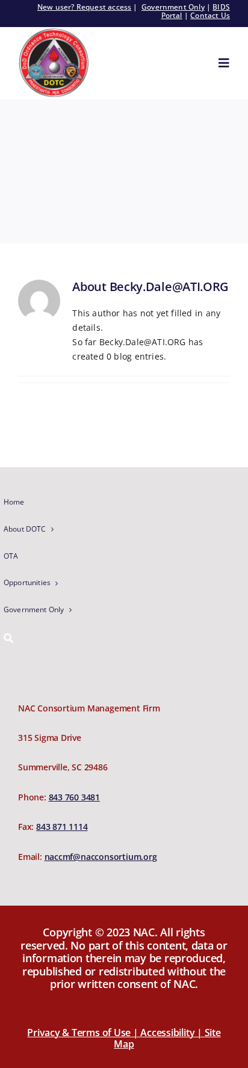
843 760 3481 (74, 797)
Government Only (173, 7)
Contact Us (210, 15)
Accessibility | (172, 1032)
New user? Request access (84, 7)
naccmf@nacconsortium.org (101, 856)
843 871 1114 (61, 826)
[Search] (62, 639)
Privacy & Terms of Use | (83, 1032)
